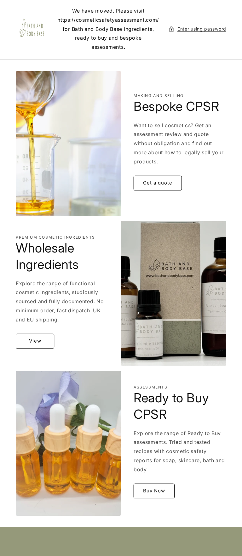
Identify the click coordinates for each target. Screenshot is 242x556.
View (35, 341)
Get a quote (157, 183)
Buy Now (154, 491)
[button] (197, 29)
